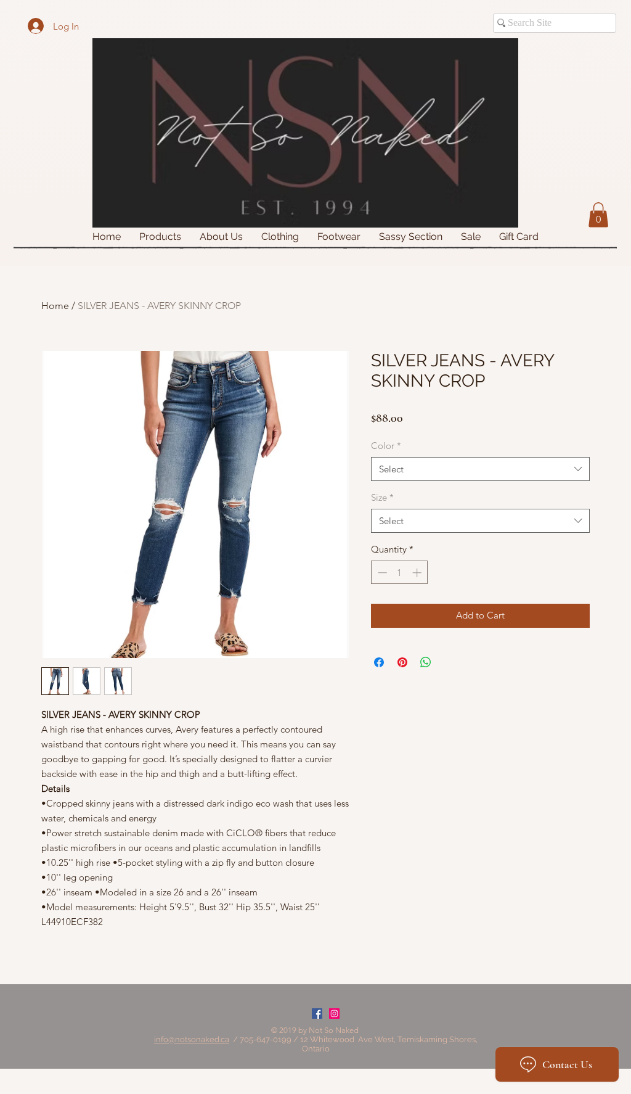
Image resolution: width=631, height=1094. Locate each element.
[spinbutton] (399, 572)
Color (386, 445)
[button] (598, 215)
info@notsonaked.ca (191, 1039)
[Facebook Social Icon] (317, 1013)
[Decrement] (381, 572)
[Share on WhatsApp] (425, 662)
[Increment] (418, 572)
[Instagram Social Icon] (334, 1013)
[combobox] (480, 469)
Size (382, 497)
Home (55, 305)
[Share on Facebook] (379, 662)
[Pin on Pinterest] (402, 662)
